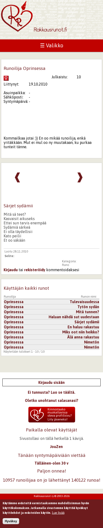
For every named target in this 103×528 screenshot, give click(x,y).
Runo (65, 265)
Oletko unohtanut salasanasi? (51, 400)
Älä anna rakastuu (83, 337)
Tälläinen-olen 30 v (51, 463)
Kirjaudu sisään (51, 382)
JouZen (56, 446)
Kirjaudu (11, 270)
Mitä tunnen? (87, 312)
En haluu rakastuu (83, 327)
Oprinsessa (13, 302)
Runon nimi (88, 296)
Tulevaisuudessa (84, 302)
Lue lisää (58, 513)
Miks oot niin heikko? (80, 332)
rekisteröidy (34, 270)
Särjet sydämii (86, 322)
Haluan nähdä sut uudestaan (74, 317)
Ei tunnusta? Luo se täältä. (51, 392)
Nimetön (91, 342)
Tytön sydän (88, 307)
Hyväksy (11, 521)
